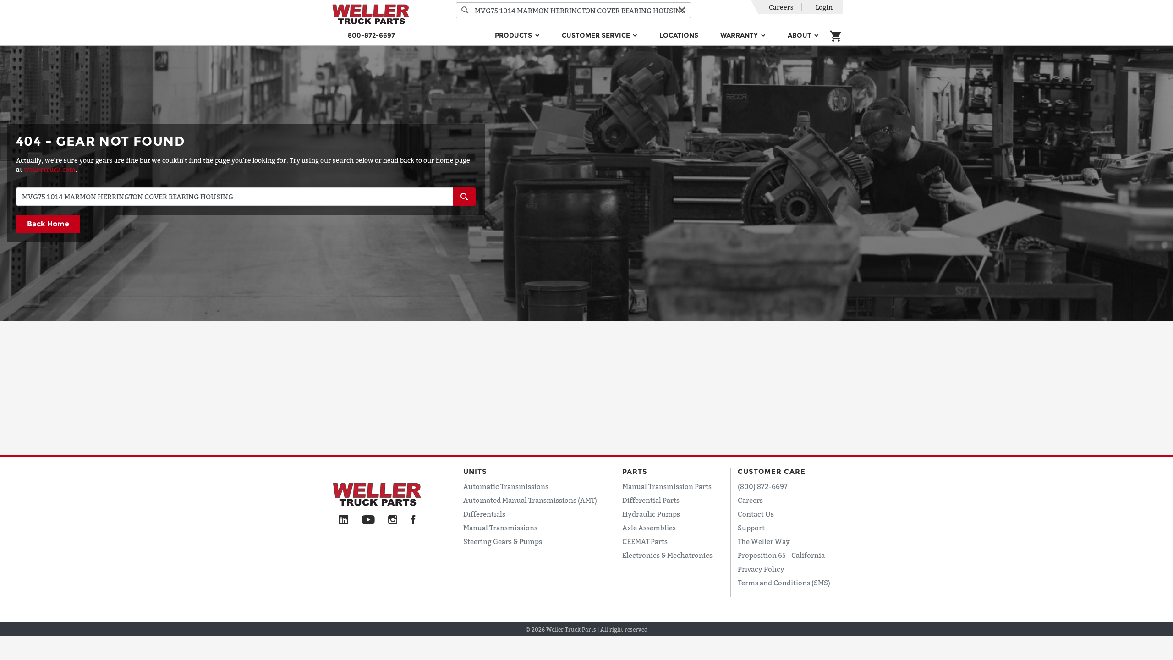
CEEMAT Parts (645, 541)
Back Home (48, 224)
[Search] (465, 10)
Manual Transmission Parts (667, 486)
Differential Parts (651, 500)
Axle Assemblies (649, 527)
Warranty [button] (740, 35)
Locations (678, 35)
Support (751, 527)
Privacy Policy (761, 569)
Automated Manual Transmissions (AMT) (530, 500)
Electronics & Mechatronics (667, 555)
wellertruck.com (50, 169)
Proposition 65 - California (781, 555)
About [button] (800, 35)
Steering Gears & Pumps (502, 541)
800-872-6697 (371, 35)
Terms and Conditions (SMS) (784, 582)
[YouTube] (368, 520)
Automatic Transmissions (505, 486)
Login (824, 7)
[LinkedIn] (343, 520)
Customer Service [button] (597, 35)
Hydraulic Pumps (651, 514)
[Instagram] (393, 520)
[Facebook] (413, 520)
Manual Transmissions (500, 527)
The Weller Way (764, 541)
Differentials (484, 514)
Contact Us (756, 514)
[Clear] (682, 10)
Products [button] (514, 35)
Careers (781, 7)
